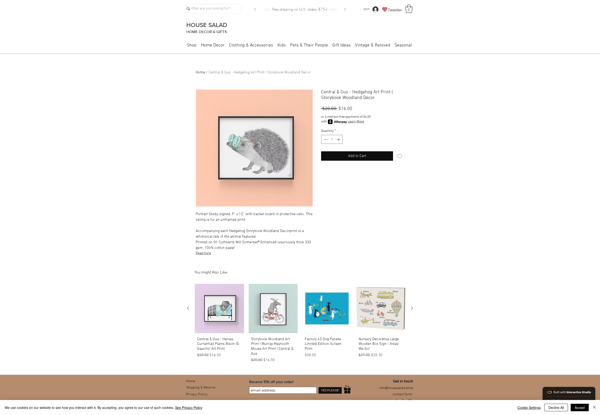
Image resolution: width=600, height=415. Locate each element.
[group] (300, 325)
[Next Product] (412, 308)
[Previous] (255, 9)
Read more (203, 253)
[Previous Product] (188, 308)
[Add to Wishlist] (399, 156)
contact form (402, 394)
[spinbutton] (332, 139)
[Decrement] (325, 139)
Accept (580, 407)
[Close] (594, 407)
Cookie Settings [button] (529, 407)
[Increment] (339, 139)
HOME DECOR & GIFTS (206, 31)
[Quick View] (219, 308)
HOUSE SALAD (206, 25)
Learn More (356, 122)
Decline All (556, 407)
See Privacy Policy (188, 407)
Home (200, 72)
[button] (408, 8)
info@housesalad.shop (396, 388)
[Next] (345, 9)
